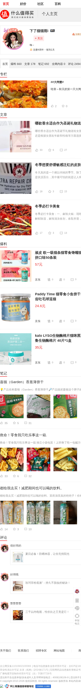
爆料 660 (16, 63)
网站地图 (59, 650)
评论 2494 (74, 63)
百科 (58, 4)
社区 (40, 4)
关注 (39, 38)
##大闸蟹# (57, 82)
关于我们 (5, 650)
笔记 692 (43, 63)
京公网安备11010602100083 (15, 666)
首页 (6, 4)
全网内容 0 (58, 63)
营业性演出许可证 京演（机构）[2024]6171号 (24, 669)
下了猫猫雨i (39, 31)
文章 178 (29, 63)
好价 (23, 4)
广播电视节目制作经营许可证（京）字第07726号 (26, 673)
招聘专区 (41, 650)
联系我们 (23, 650)
